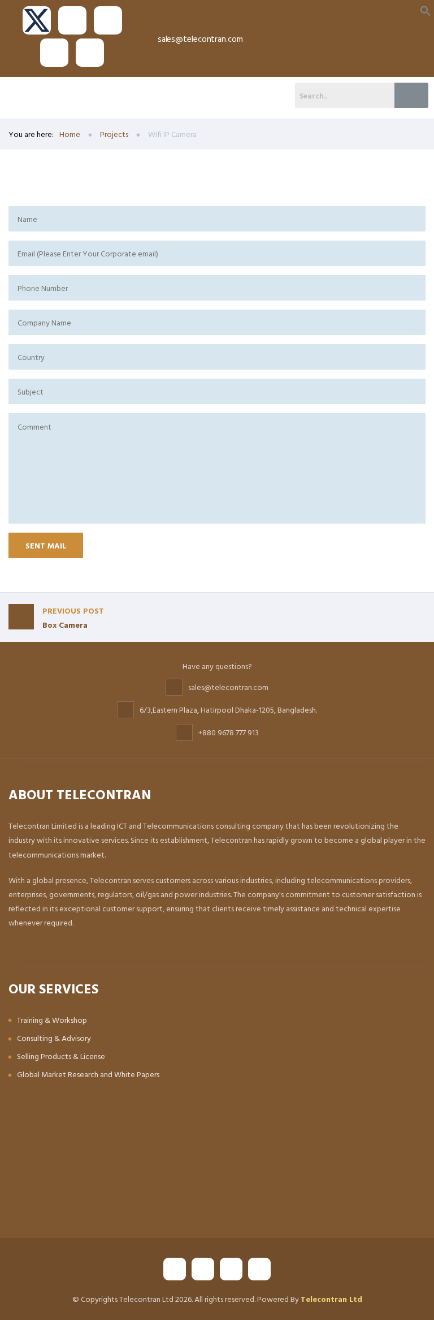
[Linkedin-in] (90, 52)
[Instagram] (54, 52)
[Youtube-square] (108, 20)
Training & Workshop (52, 1020)
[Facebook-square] (72, 20)
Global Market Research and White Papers (88, 1074)
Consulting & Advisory (54, 1038)
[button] (425, 10)
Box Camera (73, 618)
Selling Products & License (61, 1056)
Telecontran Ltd (331, 1299)
